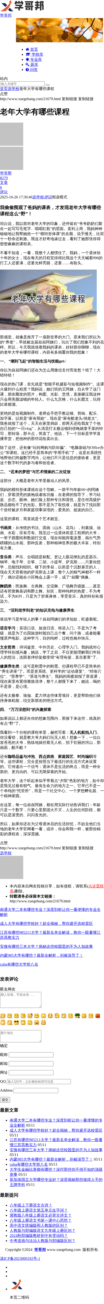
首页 (33, 49)
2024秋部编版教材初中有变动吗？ (39, 1236)
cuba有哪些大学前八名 (19, 964)
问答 (33, 70)
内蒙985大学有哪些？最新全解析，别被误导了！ (41, 955)
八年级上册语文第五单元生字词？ (39, 1210)
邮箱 (4, 1063)
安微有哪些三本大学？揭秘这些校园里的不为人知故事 (46, 946)
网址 (4, 1072)
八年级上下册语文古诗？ (31, 1205)
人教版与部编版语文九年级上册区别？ (42, 1230)
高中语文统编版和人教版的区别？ (39, 1225)
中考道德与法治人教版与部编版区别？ (42, 1241)
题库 (34, 65)
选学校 (13, 89)
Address (7, 1090)
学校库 (37, 54)
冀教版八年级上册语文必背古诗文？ (41, 1215)
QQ (3, 1081)
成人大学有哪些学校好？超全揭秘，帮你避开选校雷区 (46, 923)
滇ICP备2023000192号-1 (20, 1258)
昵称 (4, 1055)
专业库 (35, 59)
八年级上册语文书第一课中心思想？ (41, 1220)
